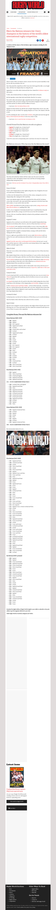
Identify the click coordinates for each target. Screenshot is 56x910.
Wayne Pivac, (34, 267)
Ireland (11, 130)
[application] (28, 443)
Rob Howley (46, 259)
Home (8, 28)
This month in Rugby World (16, 801)
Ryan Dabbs (9, 40)
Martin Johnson (38, 235)
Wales (10, 136)
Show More (12, 808)
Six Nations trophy (42, 90)
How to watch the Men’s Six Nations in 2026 (25, 119)
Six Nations (19, 28)
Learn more (32, 18)
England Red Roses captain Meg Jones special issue (15, 790)
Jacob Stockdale (34, 283)
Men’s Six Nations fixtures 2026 (22, 106)
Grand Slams (43, 223)
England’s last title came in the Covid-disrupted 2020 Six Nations (21, 241)
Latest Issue (13, 764)
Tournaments (13, 28)
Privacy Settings (32, 907)
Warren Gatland (10, 259)
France (10, 129)
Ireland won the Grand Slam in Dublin (19, 285)
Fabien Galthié (9, 205)
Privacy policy (26, 907)
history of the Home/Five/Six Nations (15, 116)
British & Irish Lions (41, 261)
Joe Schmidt (9, 281)
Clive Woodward (10, 226)
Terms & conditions (20, 907)
